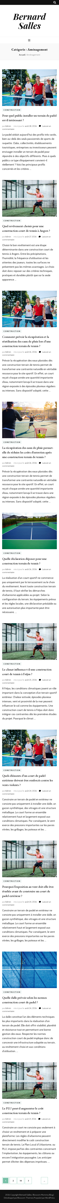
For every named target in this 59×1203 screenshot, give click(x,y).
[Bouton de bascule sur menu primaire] (29, 40)
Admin (8, 126)
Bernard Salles (29, 20)
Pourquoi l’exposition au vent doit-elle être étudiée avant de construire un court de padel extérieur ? (28, 891)
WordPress (50, 1198)
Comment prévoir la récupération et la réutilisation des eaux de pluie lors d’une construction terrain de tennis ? (26, 341)
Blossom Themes (25, 1198)
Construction (11, 110)
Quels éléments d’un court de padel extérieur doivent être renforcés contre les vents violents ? (27, 780)
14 (22, 1180)
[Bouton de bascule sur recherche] (54, 2)
